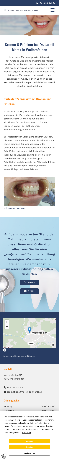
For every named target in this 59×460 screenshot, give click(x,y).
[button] (49, 10)
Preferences (29, 453)
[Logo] (21, 10)
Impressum (8, 356)
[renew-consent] (3, 456)
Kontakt (31, 356)
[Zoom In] (7, 322)
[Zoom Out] (7, 326)
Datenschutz (21, 356)
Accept (29, 441)
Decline (29, 447)
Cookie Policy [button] (15, 429)
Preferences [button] (26, 433)
